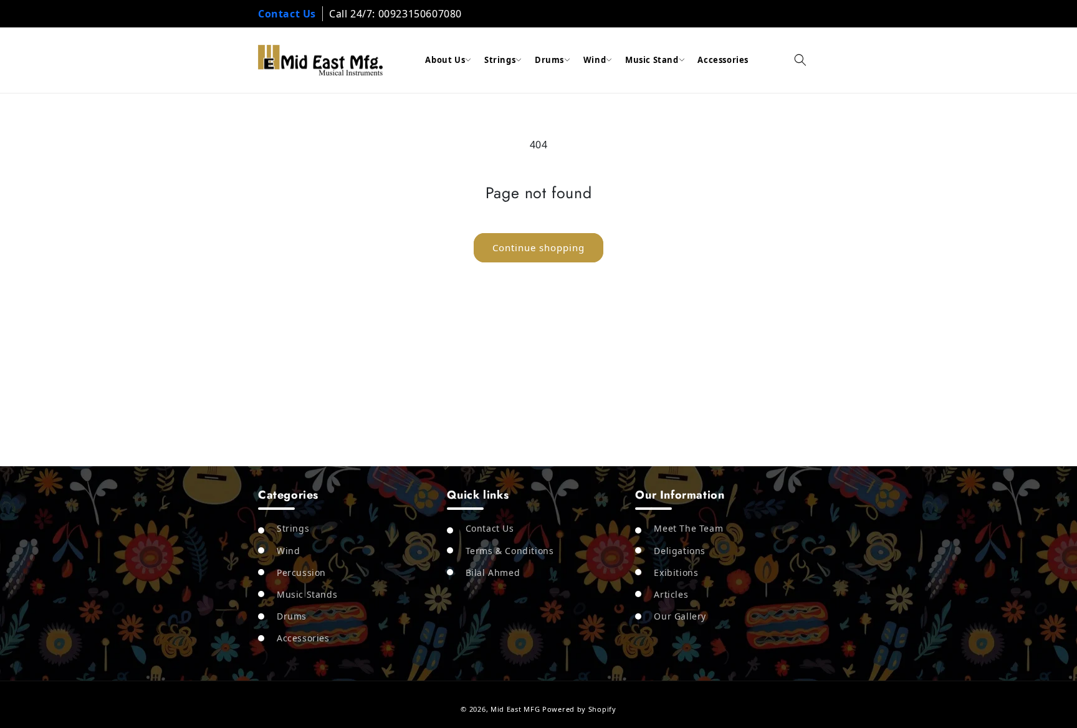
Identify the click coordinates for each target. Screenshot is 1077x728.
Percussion (301, 572)
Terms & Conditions (510, 551)
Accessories (723, 59)
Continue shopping (538, 247)
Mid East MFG (515, 709)
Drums (549, 59)
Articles (671, 594)
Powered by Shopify (579, 709)
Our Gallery (680, 616)
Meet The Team (688, 528)
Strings (499, 59)
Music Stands (307, 594)
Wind (594, 59)
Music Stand (652, 59)
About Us (445, 59)
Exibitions (676, 572)
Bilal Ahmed (493, 572)
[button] (800, 60)
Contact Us (287, 14)
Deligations (680, 551)
